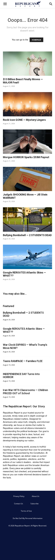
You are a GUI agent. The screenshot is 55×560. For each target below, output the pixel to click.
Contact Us (18, 503)
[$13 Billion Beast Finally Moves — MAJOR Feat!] (27, 63)
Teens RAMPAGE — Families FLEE (23, 361)
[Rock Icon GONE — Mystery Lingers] (27, 104)
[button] (5, 4)
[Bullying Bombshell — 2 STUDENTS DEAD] (27, 219)
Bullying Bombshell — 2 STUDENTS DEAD (27, 235)
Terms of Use (26, 511)
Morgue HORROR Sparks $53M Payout (26, 157)
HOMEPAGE (36, 40)
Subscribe (35, 503)
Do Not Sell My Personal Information (27, 518)
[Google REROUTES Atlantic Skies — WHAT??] (27, 257)
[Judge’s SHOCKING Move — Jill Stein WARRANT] (27, 179)
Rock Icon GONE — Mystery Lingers (24, 119)
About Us (35, 496)
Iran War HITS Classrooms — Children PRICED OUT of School (25, 391)
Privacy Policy (18, 496)
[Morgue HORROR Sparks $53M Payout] (27, 141)
